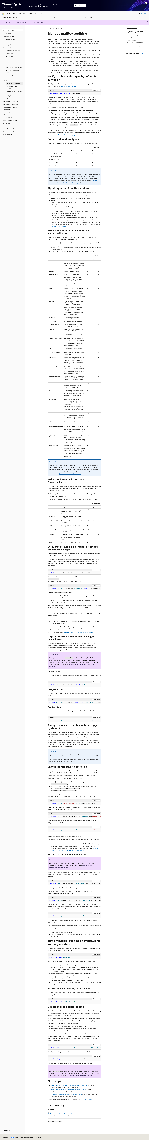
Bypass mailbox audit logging (66, 135)
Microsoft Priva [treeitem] (7, 123)
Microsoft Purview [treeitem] (7, 33)
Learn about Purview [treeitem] (8, 36)
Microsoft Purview (57, 28)
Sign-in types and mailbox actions (135, 37)
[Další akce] (99, 28)
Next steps (129, 48)
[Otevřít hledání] (139, 13)
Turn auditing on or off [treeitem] (11, 75)
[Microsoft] (3, 14)
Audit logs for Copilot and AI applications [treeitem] (14, 92)
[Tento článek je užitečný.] (142, 53)
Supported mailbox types (133, 35)
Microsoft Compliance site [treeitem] (10, 120)
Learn (49, 28)
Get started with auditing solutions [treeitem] (12, 71)
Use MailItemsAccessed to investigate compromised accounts (69, 1090)
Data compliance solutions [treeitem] (11, 62)
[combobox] (12, 30)
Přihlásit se (144, 13)
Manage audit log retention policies (81, 1075)
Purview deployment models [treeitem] (10, 131)
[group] (74, 702)
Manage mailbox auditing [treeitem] (14, 83)
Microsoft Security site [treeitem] (9, 129)
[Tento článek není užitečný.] (144, 53)
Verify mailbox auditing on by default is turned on (135, 32)
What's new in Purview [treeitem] (9, 39)
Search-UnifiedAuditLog (70, 183)
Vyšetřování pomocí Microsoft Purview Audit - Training (62, 1114)
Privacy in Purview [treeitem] (7, 134)
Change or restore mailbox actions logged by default (79, 632)
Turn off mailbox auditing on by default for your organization (135, 43)
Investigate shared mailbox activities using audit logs (66, 1094)
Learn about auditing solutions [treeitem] (14, 67)
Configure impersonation (59, 226)
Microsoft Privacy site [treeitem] (8, 126)
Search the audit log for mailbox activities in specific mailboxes (69, 1085)
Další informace (88, 1099)
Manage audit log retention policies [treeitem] (14, 87)
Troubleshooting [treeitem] (7, 117)
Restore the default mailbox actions (70, 474)
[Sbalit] (22, 27)
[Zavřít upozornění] (146, 3)
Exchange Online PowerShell (69, 86)
